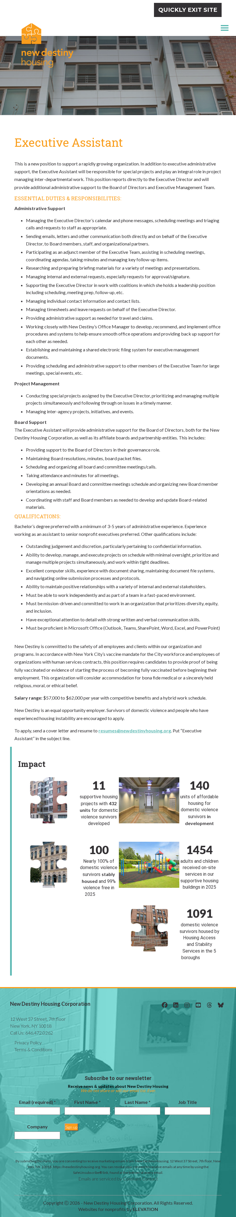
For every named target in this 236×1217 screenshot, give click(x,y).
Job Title (187, 1102)
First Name (87, 1102)
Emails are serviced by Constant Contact (118, 1178)
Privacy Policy (28, 1042)
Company (37, 1126)
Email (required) (37, 1102)
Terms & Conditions (33, 1049)
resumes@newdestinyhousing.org (134, 730)
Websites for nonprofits (102, 1209)
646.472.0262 (31, 1032)
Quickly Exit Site (187, 9)
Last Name (138, 1102)
